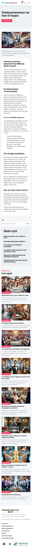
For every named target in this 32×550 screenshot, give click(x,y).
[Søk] (25, 2)
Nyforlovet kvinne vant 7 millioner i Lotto (15, 237)
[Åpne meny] (28, 2)
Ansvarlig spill (6, 531)
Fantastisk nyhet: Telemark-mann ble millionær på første (15, 261)
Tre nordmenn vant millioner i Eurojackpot (13, 245)
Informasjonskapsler (7, 526)
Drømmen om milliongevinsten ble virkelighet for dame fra (14, 256)
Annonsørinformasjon (8, 538)
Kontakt (4, 533)
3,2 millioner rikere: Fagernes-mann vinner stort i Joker (15, 250)
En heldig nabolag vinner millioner (14, 241)
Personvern (5, 523)
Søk (3, 220)
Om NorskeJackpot (7, 535)
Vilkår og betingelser (7, 528)
